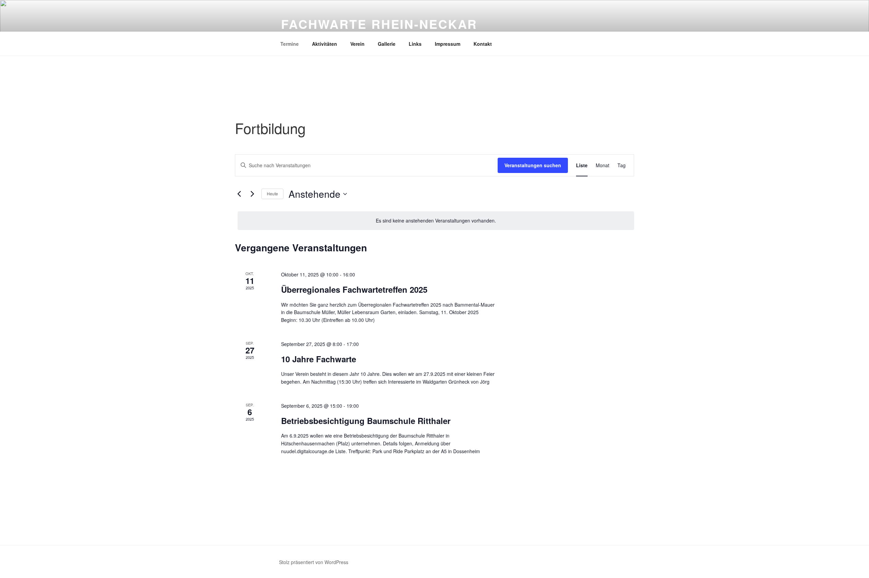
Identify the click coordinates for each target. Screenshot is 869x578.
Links (415, 43)
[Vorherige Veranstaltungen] (239, 194)
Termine (289, 43)
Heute (272, 193)
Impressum (447, 43)
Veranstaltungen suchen (532, 165)
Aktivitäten (324, 43)
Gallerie (386, 43)
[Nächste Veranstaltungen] (252, 194)
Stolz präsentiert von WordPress (313, 562)
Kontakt (483, 43)
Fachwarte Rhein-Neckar (379, 24)
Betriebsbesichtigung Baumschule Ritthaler (365, 420)
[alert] (436, 220)
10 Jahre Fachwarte (318, 359)
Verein (357, 43)
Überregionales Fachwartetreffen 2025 (354, 289)
